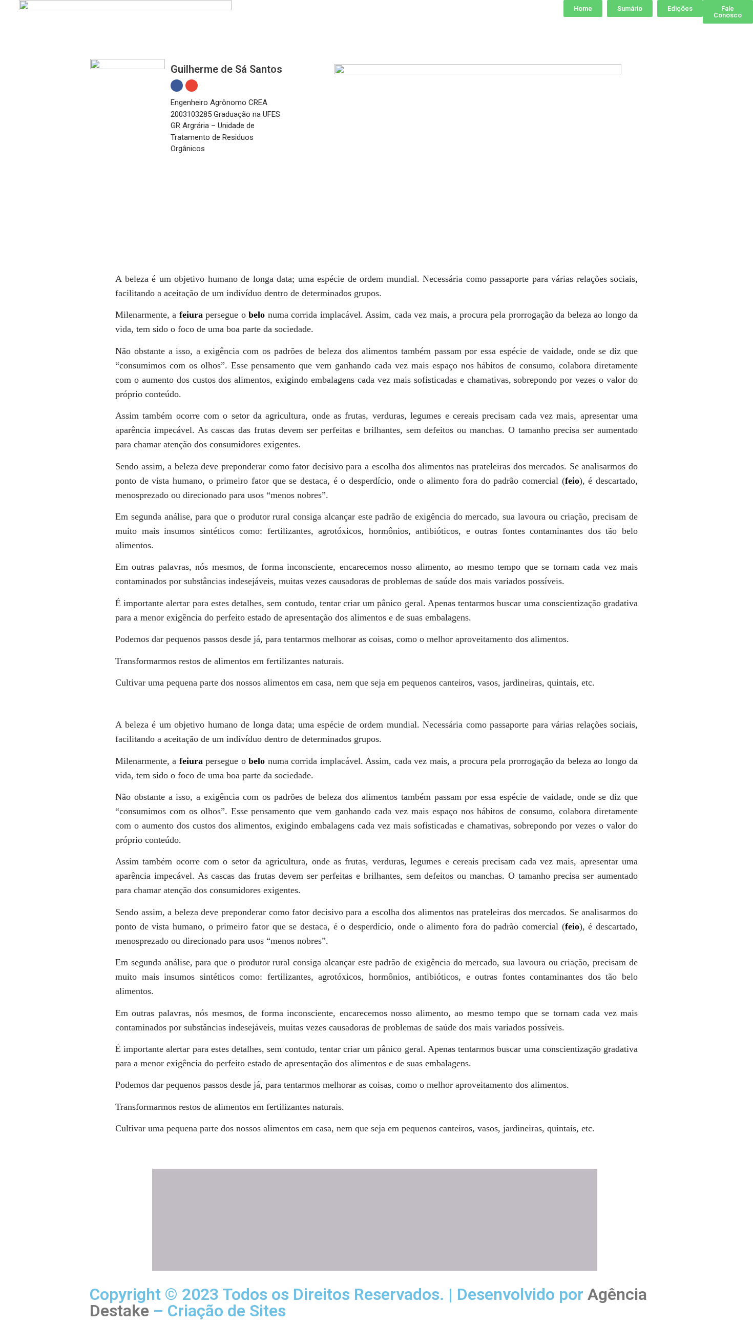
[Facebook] (177, 85)
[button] (582, 8)
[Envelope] (191, 85)
